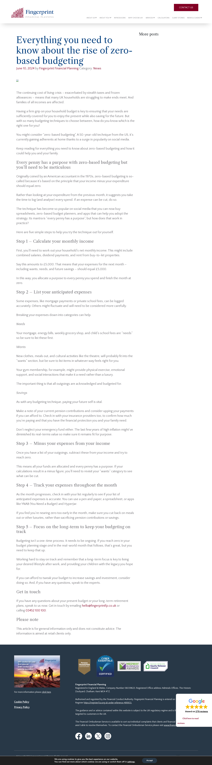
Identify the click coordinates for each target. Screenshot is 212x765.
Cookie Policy (21, 702)
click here (46, 692)
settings (131, 762)
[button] (196, 705)
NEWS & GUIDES (193, 18)
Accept (149, 760)
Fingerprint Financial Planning (59, 68)
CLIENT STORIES (178, 18)
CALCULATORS (163, 18)
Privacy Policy (22, 707)
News (97, 68)
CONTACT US (186, 7)
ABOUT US (91, 18)
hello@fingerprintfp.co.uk (99, 606)
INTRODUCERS (119, 18)
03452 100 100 (36, 610)
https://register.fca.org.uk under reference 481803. (108, 702)
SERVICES (149, 18)
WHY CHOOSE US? (135, 18)
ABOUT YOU (105, 18)
